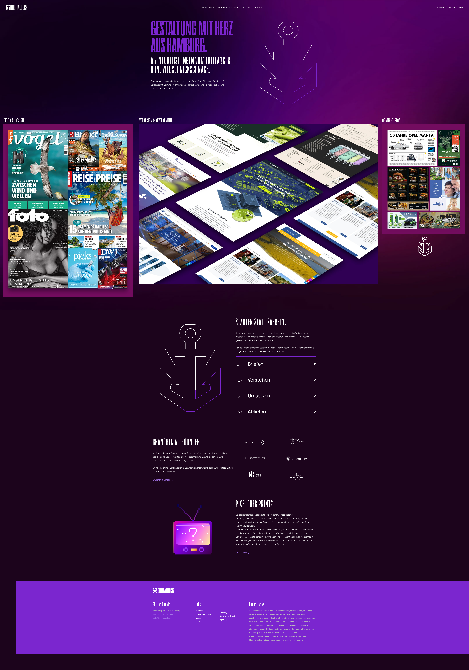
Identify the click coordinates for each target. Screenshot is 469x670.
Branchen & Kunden (228, 7)
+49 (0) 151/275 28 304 (163, 614)
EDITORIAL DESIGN (13, 120)
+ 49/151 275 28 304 (452, 7)
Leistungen (206, 7)
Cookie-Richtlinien (203, 614)
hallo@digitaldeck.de (162, 618)
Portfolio (247, 7)
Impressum (199, 618)
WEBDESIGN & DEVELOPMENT (156, 120)
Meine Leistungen (243, 552)
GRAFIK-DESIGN (391, 120)
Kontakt (259, 7)
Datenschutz (200, 611)
